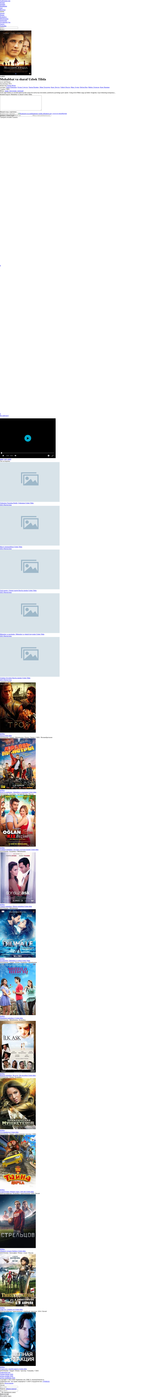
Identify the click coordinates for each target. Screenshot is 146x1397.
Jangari (2, 13)
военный (20, 91)
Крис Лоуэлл (55, 87)
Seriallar (2, 4)
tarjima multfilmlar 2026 (7, 1378)
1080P (9, 459)
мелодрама (13, 91)
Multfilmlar (3, 6)
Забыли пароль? (11, 1389)
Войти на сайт (4, 1394)
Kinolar (2, 2)
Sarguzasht (3, 20)
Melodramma (4, 19)
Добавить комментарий (7, 115)
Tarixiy (2, 24)
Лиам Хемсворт (11, 87)
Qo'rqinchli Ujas (5, 22)
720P (5, 459)
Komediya (3, 17)
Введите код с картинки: (8, 112)
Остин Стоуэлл (22, 87)
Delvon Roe (84, 87)
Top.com (5, 1)
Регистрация (9, 1383)
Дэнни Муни (11, 85)
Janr (1, 8)
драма (7, 91)
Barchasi (2, 10)
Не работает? (4, 415)
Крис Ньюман (105, 87)
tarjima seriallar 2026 (6, 1376)
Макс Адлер (75, 87)
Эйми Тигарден (44, 87)
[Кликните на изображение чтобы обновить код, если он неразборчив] (42, 113)
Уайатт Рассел (65, 87)
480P (1, 459)
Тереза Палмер (34, 87)
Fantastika (3, 26)
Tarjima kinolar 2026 (6, 1374)
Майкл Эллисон (93, 87)
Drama (2, 15)
